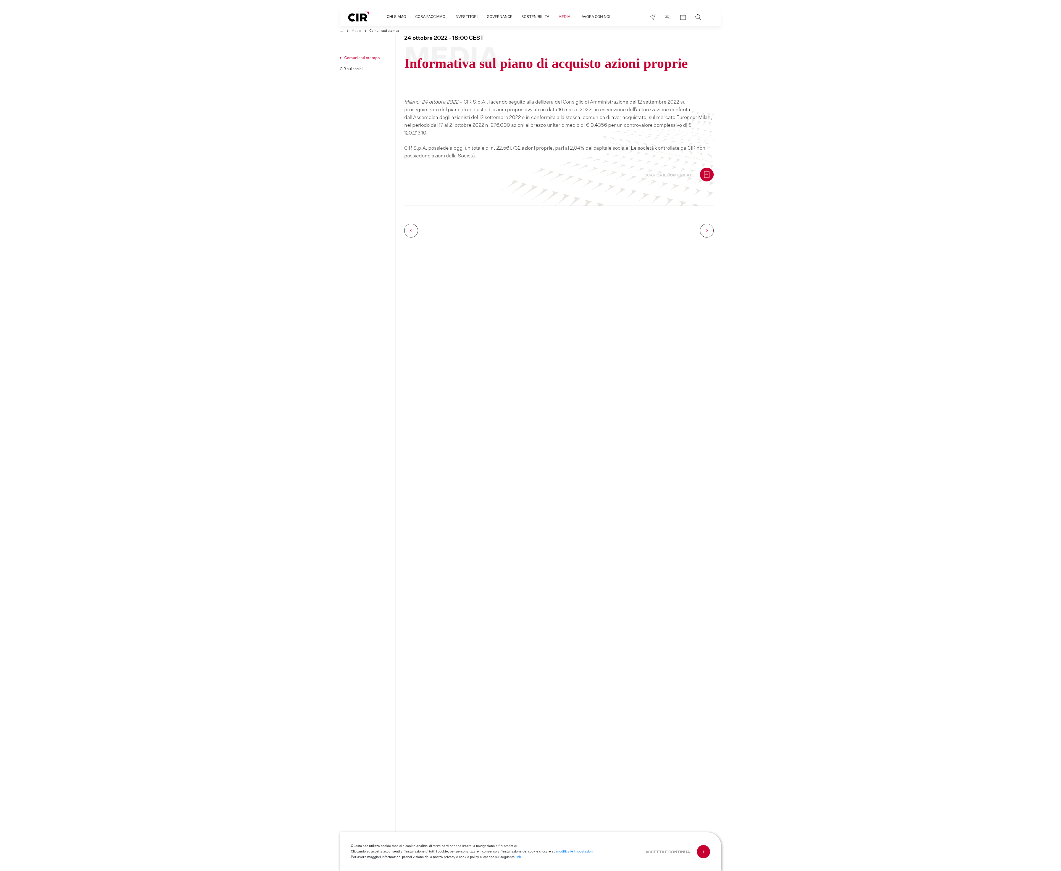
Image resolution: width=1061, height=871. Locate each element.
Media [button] (564, 17)
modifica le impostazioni (574, 851)
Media (356, 31)
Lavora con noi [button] (594, 17)
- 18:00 (444, 38)
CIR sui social (351, 69)
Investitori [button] (466, 17)
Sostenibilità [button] (535, 17)
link (518, 857)
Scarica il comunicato (670, 175)
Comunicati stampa (384, 31)
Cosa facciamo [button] (430, 17)
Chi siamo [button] (396, 17)
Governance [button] (499, 17)
